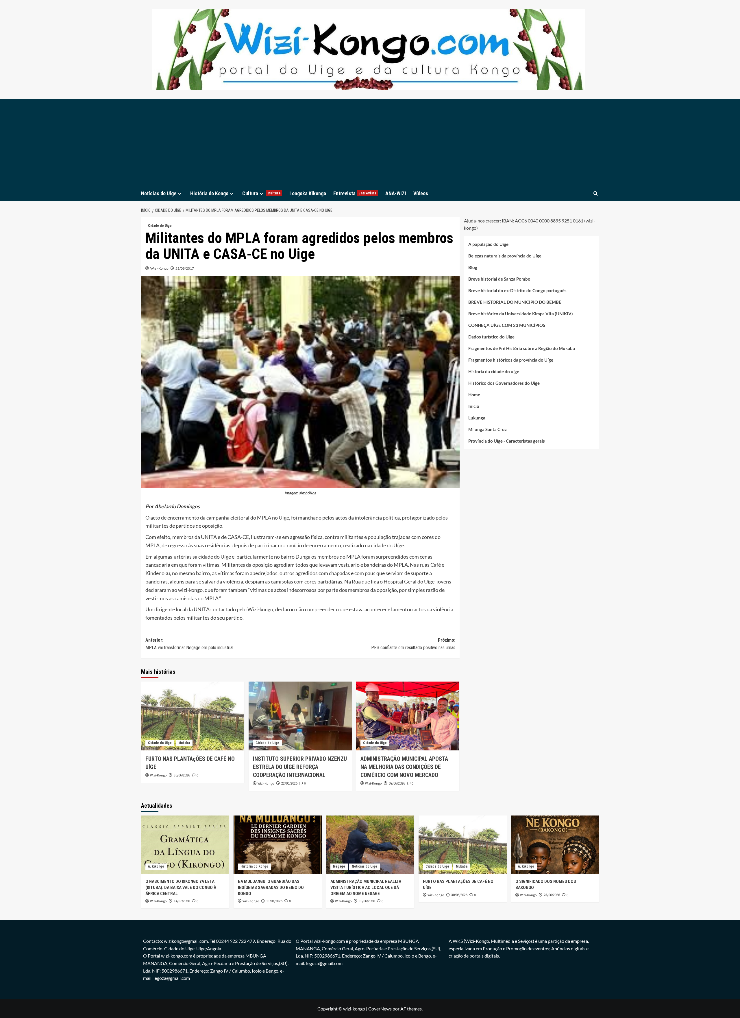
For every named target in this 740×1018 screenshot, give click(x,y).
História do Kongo (209, 193)
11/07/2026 (274, 901)
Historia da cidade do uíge (493, 371)
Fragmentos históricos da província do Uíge (510, 359)
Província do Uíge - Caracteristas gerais (506, 440)
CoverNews (380, 1008)
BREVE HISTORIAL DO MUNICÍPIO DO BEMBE (514, 302)
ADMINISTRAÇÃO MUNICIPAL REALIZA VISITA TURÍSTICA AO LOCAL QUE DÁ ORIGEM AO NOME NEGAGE (365, 887)
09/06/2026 (397, 783)
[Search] (595, 193)
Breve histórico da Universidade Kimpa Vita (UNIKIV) (520, 313)
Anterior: (189, 643)
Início (473, 406)
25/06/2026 (552, 895)
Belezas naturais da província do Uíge (504, 255)
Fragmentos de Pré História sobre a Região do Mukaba (521, 348)
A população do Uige (488, 244)
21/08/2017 (184, 268)
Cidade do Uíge (160, 226)
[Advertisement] (370, 142)
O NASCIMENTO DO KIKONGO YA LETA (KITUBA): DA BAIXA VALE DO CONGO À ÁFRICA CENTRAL (180, 887)
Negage (339, 866)
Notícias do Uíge (158, 193)
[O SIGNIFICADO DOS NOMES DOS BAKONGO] (555, 844)
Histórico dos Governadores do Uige (504, 383)
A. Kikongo (156, 866)
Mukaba (184, 743)
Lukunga (476, 417)
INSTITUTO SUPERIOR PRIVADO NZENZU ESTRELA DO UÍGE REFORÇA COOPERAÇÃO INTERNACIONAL (300, 766)
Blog (472, 267)
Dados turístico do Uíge (491, 336)
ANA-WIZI (395, 193)
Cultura (261, 193)
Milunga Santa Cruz (487, 429)
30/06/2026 (182, 775)
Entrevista (355, 193)
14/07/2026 (182, 901)
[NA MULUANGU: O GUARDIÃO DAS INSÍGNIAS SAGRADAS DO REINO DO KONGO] (278, 844)
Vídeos (420, 193)
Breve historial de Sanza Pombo (499, 278)
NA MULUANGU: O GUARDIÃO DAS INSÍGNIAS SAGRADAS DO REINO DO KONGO (271, 887)
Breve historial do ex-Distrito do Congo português (517, 290)
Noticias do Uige (364, 866)
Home (474, 394)
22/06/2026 (289, 783)
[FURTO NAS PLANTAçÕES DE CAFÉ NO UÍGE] (192, 716)
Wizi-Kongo (159, 268)
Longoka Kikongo (307, 193)
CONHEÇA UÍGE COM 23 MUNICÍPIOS (506, 325)
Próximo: (413, 643)
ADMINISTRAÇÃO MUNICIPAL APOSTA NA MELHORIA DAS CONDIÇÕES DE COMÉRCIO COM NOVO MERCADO (404, 766)
